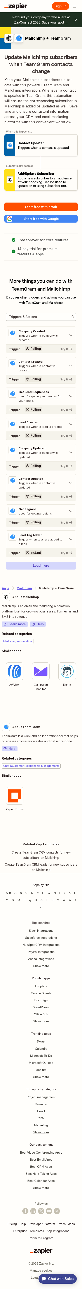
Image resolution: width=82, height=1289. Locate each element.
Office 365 (41, 1014)
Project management (41, 1097)
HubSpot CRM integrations (41, 944)
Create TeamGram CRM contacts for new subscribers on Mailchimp (41, 854)
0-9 (8, 892)
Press (62, 1224)
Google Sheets (41, 993)
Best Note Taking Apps (41, 1173)
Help (40, 624)
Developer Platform (41, 1224)
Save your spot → (55, 22)
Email (41, 1111)
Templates (37, 1231)
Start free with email (41, 207)
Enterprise (20, 1231)
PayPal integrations (41, 951)
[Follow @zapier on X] (41, 1211)
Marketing (41, 1125)
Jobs (71, 1224)
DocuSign (41, 1000)
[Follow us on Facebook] (25, 1211)
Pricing (12, 1224)
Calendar (41, 1104)
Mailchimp (24, 588)
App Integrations (58, 1231)
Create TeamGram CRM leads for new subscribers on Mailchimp (41, 867)
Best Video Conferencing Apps (41, 1152)
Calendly (41, 1048)
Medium (41, 1069)
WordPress (41, 1007)
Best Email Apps (41, 1159)
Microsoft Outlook (41, 1062)
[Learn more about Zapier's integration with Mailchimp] (6, 597)
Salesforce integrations (41, 937)
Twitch (41, 1041)
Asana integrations (41, 959)
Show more (41, 966)
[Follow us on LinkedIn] (33, 1211)
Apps (5, 588)
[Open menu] (75, 6)
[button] (41, 219)
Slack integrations (41, 930)
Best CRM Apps (41, 1166)
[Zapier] (15, 6)
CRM (41, 1118)
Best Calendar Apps (41, 1180)
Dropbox (41, 986)
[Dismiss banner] (76, 20)
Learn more (17, 624)
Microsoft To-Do (41, 1055)
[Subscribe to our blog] (57, 1211)
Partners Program (41, 1238)
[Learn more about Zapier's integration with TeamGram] (6, 727)
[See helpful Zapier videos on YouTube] (49, 1211)
